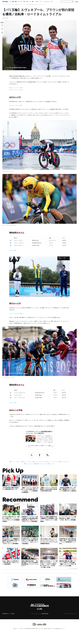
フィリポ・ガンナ (29, 463)
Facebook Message (44, 613)
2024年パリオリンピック (41, 463)
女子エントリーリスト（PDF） (16, 89)
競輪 (16, 1)
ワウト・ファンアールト (52, 461)
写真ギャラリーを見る (62, 258)
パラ (30, 1)
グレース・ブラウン (27, 461)
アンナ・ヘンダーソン (16, 461)
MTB (27, 1)
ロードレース (20, 1)
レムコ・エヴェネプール (39, 461)
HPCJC (48, 1)
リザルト (36, 1)
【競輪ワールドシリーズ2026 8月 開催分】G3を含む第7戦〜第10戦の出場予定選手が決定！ (48, 489)
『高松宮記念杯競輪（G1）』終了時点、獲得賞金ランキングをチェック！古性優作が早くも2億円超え (67, 489)
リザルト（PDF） (13, 250)
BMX (24, 1)
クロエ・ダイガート (64, 461)
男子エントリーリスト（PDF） (16, 87)
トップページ (4, 4)
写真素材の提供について (6, 613)
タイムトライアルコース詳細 (15, 105)
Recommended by (71, 568)
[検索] (72, 1)
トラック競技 (11, 1)
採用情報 (12, 613)
